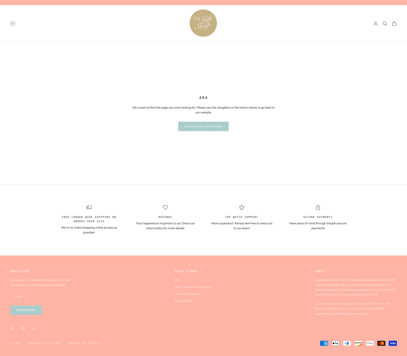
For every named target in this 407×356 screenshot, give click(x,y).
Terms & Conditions (187, 294)
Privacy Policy (183, 301)
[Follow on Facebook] (12, 328)
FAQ (177, 280)
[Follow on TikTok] (34, 328)
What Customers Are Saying (193, 287)
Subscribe (26, 310)
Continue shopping (203, 126)
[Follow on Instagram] (23, 328)
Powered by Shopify (84, 343)
